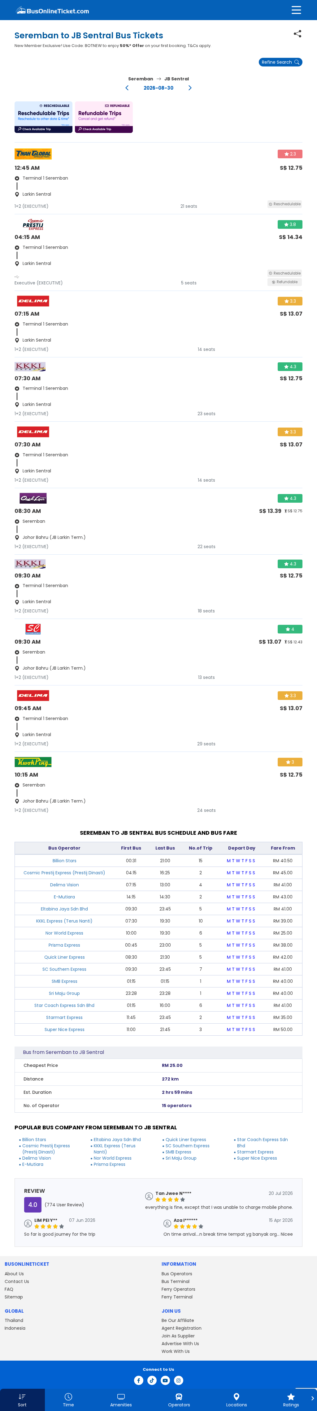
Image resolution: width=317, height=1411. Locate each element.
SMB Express (64, 981)
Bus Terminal (175, 1281)
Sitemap (14, 1297)
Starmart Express (64, 1017)
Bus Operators (177, 1274)
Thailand (14, 1320)
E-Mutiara (64, 897)
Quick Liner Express (64, 957)
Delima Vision (64, 885)
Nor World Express (64, 933)
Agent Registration (182, 1328)
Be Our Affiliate (178, 1320)
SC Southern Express (64, 969)
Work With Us (176, 1351)
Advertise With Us (180, 1344)
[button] (43, 117)
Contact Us (17, 1281)
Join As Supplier (178, 1336)
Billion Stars (64, 861)
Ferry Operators (178, 1289)
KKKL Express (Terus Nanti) (64, 921)
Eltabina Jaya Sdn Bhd (64, 909)
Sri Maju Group (64, 993)
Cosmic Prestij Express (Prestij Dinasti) (64, 873)
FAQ (9, 1289)
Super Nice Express (65, 1029)
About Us (14, 1274)
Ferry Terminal (177, 1297)
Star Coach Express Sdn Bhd (64, 1005)
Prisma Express (64, 945)
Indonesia (15, 1328)
